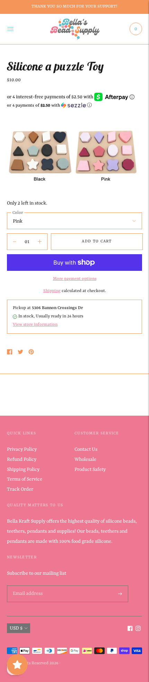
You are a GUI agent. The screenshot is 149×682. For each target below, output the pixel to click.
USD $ (16, 628)
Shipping (52, 291)
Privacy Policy (22, 449)
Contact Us (85, 449)
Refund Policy (21, 459)
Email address (27, 585)
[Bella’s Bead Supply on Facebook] (130, 629)
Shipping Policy (23, 469)
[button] (74, 105)
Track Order (20, 489)
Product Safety (90, 469)
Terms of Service (24, 479)
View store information (35, 324)
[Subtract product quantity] (39, 241)
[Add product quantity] (14, 241)
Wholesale (85, 459)
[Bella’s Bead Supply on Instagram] (138, 629)
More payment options (74, 278)
